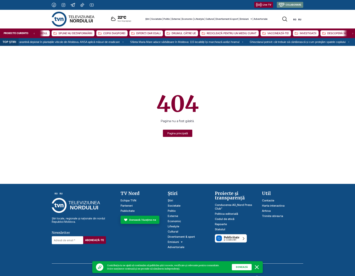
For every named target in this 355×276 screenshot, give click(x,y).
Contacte (268, 200)
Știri (147, 19)
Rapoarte (221, 224)
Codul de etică (224, 219)
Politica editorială (226, 214)
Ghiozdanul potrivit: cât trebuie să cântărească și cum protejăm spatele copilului (291, 41)
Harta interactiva (273, 205)
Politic (166, 19)
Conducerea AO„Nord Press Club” (233, 206)
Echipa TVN (128, 200)
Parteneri (127, 205)
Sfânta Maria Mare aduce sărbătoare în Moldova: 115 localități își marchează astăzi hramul (178, 41)
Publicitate (128, 211)
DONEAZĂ (242, 267)
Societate (156, 19)
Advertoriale (261, 19)
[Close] (256, 267)
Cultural (210, 19)
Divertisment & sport (227, 19)
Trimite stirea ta (272, 216)
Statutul (220, 229)
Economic (187, 19)
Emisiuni (244, 19)
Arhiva (266, 211)
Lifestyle (199, 19)
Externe (176, 19)
